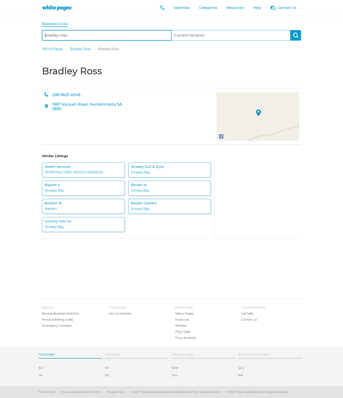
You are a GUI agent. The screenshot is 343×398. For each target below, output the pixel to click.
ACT (41, 368)
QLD (241, 368)
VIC (107, 375)
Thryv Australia (185, 337)
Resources (235, 8)
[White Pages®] (57, 8)
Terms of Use (47, 392)
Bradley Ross (81, 49)
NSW (175, 368)
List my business (120, 313)
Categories (208, 8)
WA (240, 375)
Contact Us (286, 8)
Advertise (182, 8)
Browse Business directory (60, 313)
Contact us (249, 319)
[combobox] (106, 35)
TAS (174, 375)
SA (40, 375)
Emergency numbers (57, 325)
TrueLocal (182, 319)
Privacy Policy (116, 392)
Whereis (180, 325)
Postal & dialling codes (57, 319)
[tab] (56, 24)
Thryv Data (182, 331)
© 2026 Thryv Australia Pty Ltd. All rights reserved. (257, 392)
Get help (247, 313)
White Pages (53, 49)
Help (257, 8)
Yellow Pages (184, 313)
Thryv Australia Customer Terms (81, 392)
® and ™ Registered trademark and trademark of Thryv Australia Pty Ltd (175, 392)
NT (107, 368)
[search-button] (295, 35)
